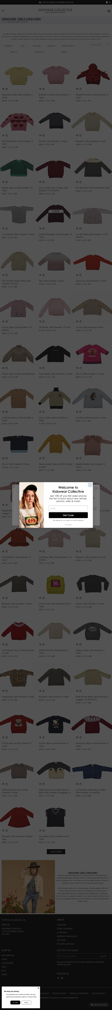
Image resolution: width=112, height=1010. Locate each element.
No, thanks (68, 525)
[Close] (38, 988)
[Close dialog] (90, 485)
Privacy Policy (32, 997)
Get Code (68, 515)
